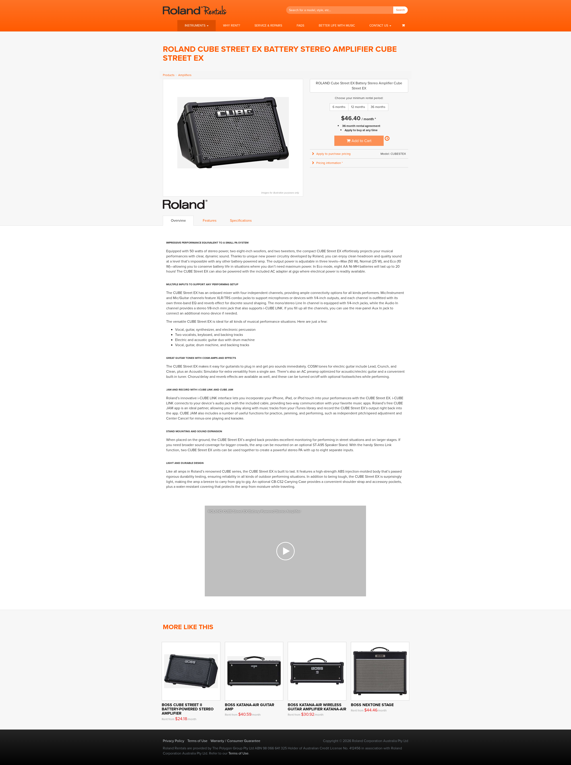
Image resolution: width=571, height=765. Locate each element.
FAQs (300, 25)
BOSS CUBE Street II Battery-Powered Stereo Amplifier (187, 709)
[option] (285, 551)
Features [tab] (209, 220)
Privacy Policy (173, 740)
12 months (358, 107)
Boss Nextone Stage (372, 705)
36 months (378, 107)
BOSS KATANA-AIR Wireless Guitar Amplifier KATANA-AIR (317, 707)
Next (297, 132)
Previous (168, 132)
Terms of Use (197, 740)
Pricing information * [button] (329, 163)
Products (168, 75)
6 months (339, 107)
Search (400, 10)
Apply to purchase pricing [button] (333, 154)
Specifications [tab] (241, 220)
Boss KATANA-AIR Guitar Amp (249, 707)
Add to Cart (360, 141)
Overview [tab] (178, 220)
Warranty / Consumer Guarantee (235, 740)
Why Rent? (231, 25)
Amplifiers (184, 75)
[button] (196, 25)
